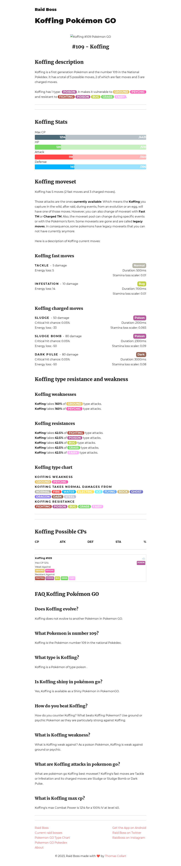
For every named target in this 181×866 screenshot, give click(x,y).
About (39, 847)
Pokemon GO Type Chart (52, 837)
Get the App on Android (129, 828)
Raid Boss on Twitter (126, 832)
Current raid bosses (48, 832)
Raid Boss (46, 9)
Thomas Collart (115, 856)
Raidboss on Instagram (128, 837)
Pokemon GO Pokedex (51, 842)
